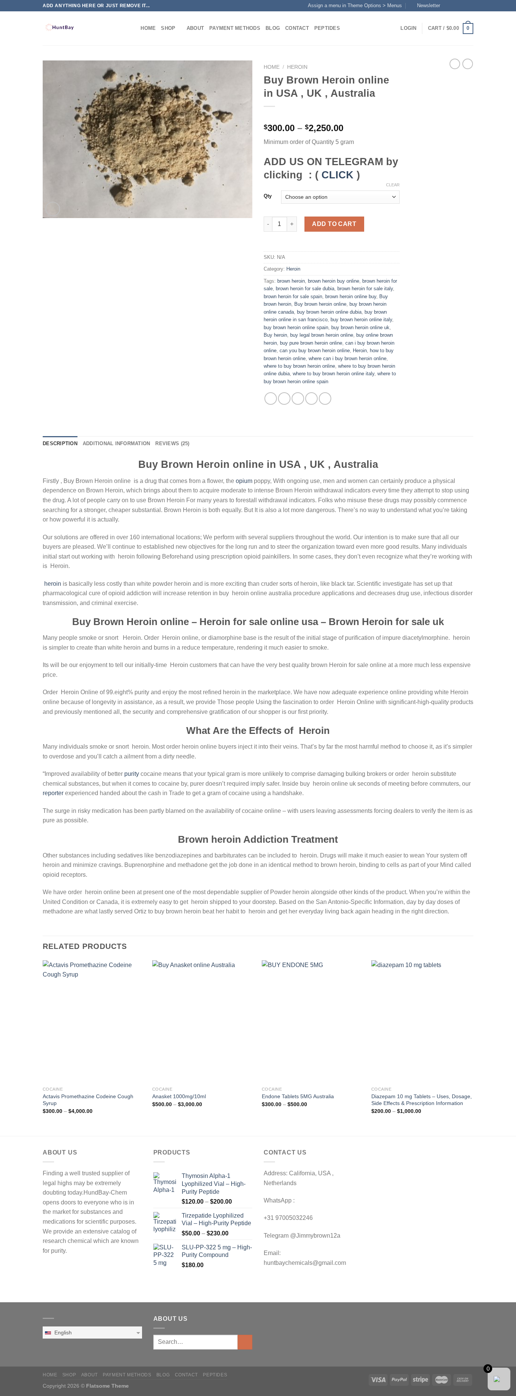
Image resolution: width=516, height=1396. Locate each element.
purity (131, 774)
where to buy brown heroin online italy (333, 373)
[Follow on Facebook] (448, 5)
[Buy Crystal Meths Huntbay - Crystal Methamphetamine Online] (80, 28)
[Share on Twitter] (284, 398)
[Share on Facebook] (270, 398)
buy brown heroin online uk (360, 327)
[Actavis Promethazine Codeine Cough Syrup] (94, 1021)
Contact (297, 28)
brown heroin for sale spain (293, 296)
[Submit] (245, 1342)
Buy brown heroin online (320, 304)
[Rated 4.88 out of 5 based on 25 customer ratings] (332, 116)
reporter (53, 793)
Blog (273, 28)
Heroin (297, 67)
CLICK (337, 175)
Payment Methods (234, 28)
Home (148, 28)
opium (244, 481)
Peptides (327, 28)
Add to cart (334, 224)
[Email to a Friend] (298, 398)
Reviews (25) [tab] (172, 443)
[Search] (132, 28)
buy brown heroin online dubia (329, 312)
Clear (393, 185)
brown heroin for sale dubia (305, 288)
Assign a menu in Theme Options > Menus (355, 5)
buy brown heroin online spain (296, 327)
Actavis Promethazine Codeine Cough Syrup (88, 1100)
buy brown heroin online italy (361, 319)
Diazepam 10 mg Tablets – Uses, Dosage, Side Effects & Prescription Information (421, 1100)
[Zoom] (52, 209)
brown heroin (291, 281)
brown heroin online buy (350, 296)
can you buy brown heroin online (315, 350)
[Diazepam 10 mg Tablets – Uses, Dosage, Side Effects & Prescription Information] (422, 1021)
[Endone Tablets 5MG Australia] (313, 1021)
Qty (268, 196)
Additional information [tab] (116, 443)
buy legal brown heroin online (321, 335)
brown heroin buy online (333, 281)
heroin (52, 583)
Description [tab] (60, 443)
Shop (168, 28)
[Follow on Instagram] (455, 5)
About (195, 28)
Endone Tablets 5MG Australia (298, 1096)
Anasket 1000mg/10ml (179, 1096)
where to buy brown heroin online (299, 366)
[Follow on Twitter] (462, 5)
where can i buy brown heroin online (347, 358)
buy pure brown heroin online (311, 343)
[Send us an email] (469, 5)
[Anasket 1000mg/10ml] (203, 1021)
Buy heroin (275, 335)
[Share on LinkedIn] (325, 398)
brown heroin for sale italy (365, 288)
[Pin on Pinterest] (311, 398)
